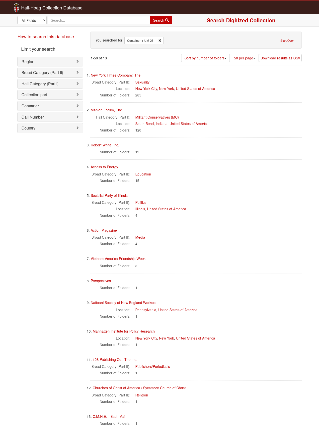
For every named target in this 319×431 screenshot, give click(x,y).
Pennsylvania (145, 309)
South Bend (144, 123)
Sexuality (142, 82)
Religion (141, 394)
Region (27, 61)
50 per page (243, 57)
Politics (140, 202)
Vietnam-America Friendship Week (118, 258)
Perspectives (101, 280)
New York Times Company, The (116, 75)
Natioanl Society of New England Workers (123, 302)
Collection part (34, 94)
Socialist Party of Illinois (109, 195)
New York (166, 88)
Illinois (140, 208)
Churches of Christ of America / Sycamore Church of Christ (139, 387)
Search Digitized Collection (241, 20)
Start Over (287, 40)
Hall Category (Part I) (40, 83)
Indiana (161, 123)
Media (140, 237)
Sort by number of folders (204, 57)
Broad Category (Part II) (42, 72)
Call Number (32, 117)
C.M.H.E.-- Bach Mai (109, 416)
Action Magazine (104, 230)
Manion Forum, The (106, 109)
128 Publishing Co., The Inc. (115, 359)
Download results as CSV (280, 57)
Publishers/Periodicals (152, 366)
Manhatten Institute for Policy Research (124, 331)
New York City (146, 88)
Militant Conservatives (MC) (157, 117)
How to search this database (45, 36)
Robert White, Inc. (105, 144)
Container (30, 106)
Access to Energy (104, 166)
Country (28, 128)
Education (143, 174)
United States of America (195, 88)
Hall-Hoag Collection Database (36, 7)
